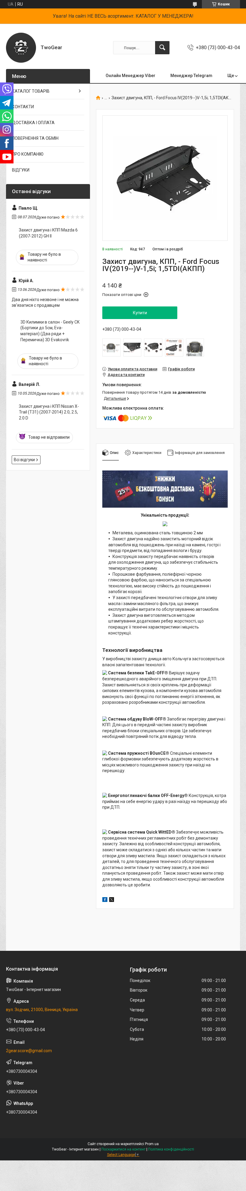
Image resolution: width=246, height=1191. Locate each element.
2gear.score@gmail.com (29, 1050)
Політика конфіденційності (171, 1149)
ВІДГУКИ (20, 170)
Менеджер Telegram (191, 75)
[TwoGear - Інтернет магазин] (21, 48)
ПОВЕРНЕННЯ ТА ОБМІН (35, 138)
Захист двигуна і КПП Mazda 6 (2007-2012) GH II (48, 233)
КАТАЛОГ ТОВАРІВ (31, 91)
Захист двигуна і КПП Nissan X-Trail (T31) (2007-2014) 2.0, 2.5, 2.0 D (49, 412)
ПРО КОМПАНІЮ (28, 154)
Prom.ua (152, 1144)
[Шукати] (162, 47)
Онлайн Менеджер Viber (130, 75)
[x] (111, 900)
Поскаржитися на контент (123, 1149)
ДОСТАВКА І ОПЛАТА (33, 122)
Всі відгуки (24, 459)
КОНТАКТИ (23, 106)
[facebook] (104, 900)
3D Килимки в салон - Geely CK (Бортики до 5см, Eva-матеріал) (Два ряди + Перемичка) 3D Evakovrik (50, 331)
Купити (140, 312)
